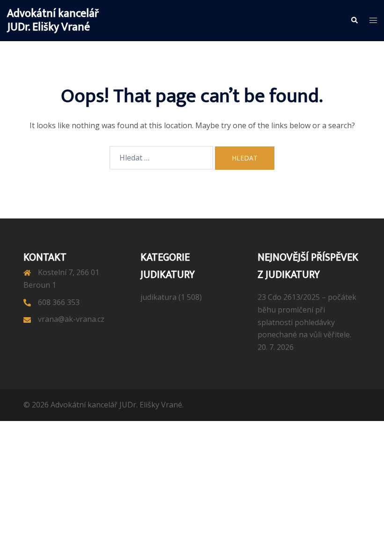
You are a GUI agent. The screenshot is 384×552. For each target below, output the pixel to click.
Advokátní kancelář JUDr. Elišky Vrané (53, 20)
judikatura (158, 297)
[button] (354, 20)
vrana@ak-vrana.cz (71, 319)
